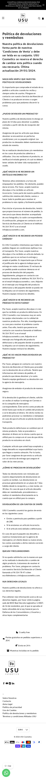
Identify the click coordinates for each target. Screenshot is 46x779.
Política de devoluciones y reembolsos (20, 713)
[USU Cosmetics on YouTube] (7, 683)
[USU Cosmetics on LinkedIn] (13, 683)
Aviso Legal (7, 704)
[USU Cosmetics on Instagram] (10, 683)
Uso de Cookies (9, 710)
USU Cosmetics (26, 737)
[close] (43, 5)
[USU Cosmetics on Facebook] (4, 683)
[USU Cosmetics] (23, 18)
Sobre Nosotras (9, 698)
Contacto (7, 701)
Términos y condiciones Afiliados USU (19, 716)
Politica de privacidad (12, 707)
